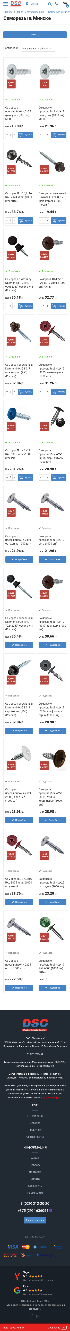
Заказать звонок (35, 1220)
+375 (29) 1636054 (33, 1211)
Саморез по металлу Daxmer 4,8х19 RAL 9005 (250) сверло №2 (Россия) (19, 285)
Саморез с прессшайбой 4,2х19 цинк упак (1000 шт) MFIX (51, 113)
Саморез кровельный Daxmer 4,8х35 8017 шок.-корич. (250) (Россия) (19, 370)
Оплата (35, 1178)
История (35, 1123)
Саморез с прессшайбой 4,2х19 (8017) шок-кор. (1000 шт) (52, 623)
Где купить (35, 1185)
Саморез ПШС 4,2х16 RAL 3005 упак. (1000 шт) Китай (18, 882)
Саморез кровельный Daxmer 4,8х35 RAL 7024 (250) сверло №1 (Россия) (19, 623)
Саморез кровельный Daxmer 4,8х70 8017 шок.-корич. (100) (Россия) (52, 199)
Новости (35, 1165)
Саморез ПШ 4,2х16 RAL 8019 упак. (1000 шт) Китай (52, 283)
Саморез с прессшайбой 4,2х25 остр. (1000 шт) (18, 964)
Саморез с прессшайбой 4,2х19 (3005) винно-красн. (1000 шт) (51, 370)
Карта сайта (35, 1192)
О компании (35, 1116)
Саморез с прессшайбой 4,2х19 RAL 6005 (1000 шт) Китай (51, 966)
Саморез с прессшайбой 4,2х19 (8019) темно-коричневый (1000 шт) (51, 797)
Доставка (35, 1172)
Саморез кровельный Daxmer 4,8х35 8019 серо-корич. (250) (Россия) (19, 709)
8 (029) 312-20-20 (35, 1204)
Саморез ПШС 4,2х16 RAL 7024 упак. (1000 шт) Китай (18, 197)
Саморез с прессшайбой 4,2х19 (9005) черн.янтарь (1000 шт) (51, 456)
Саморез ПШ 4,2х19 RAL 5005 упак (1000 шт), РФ (18, 454)
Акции (35, 1158)
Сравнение (56, 1327)
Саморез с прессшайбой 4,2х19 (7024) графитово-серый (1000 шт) (51, 709)
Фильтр (35, 34)
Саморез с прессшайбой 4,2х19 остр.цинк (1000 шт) (18, 540)
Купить (28, 134)
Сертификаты (35, 1136)
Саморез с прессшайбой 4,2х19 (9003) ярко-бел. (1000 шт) (18, 795)
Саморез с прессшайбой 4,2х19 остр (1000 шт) (51, 540)
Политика (35, 1129)
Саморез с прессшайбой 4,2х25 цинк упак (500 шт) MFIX (18, 113)
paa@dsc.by (37, 1236)
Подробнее (21, 559)
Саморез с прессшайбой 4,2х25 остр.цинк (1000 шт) (51, 882)
